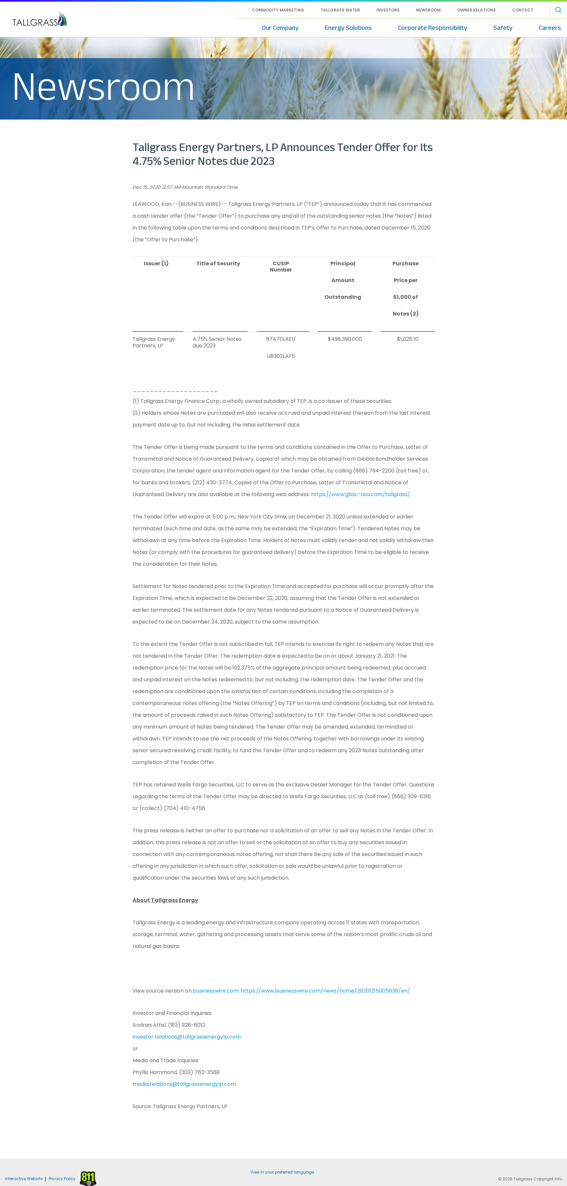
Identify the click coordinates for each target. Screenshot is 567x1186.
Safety (503, 28)
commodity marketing (278, 10)
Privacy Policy (62, 1179)
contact (522, 10)
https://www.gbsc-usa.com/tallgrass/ (360, 494)
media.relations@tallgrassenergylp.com (184, 1084)
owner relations (476, 10)
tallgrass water (340, 10)
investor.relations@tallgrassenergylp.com (187, 1037)
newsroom (428, 10)
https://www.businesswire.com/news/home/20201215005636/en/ (325, 991)
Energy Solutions (348, 28)
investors (388, 10)
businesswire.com (216, 991)
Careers (550, 28)
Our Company (280, 28)
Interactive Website (24, 1179)
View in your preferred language (282, 1172)
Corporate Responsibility (432, 28)
